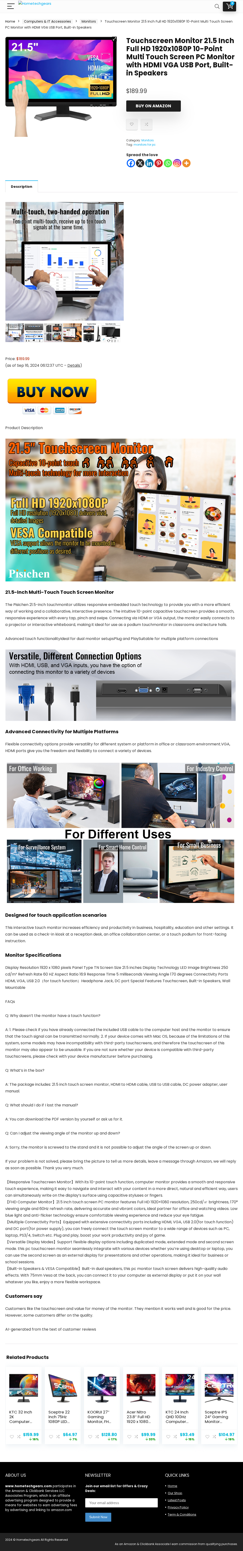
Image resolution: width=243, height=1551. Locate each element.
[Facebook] (131, 163)
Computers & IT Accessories (47, 21)
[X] (140, 163)
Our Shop (175, 1493)
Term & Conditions (182, 1514)
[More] (186, 163)
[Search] (217, 6)
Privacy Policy (178, 1507)
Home (10, 21)
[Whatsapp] (168, 163)
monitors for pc (145, 145)
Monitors (89, 21)
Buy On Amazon (153, 106)
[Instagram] (177, 163)
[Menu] (11, 6)
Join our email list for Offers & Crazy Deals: (116, 1488)
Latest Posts (177, 1500)
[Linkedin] (149, 163)
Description (21, 186)
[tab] (21, 186)
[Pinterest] (158, 163)
